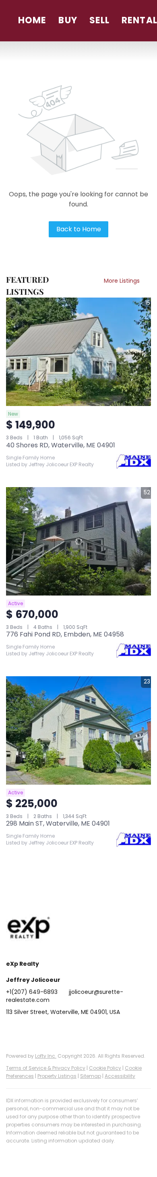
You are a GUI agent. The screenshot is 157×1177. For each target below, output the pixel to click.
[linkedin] (28, 1030)
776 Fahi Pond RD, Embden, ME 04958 (65, 634)
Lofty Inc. (45, 1056)
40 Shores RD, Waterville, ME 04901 (60, 445)
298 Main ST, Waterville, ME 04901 (58, 823)
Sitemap (90, 1076)
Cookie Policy (105, 1068)
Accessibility (120, 1076)
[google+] (109, 1030)
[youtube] (93, 1030)
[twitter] (44, 1030)
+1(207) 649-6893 (32, 992)
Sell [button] (99, 20)
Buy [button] (67, 20)
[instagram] (76, 1030)
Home (32, 20)
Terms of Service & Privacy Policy (45, 1068)
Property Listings (56, 1076)
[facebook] (12, 1030)
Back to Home (78, 229)
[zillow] (60, 1030)
